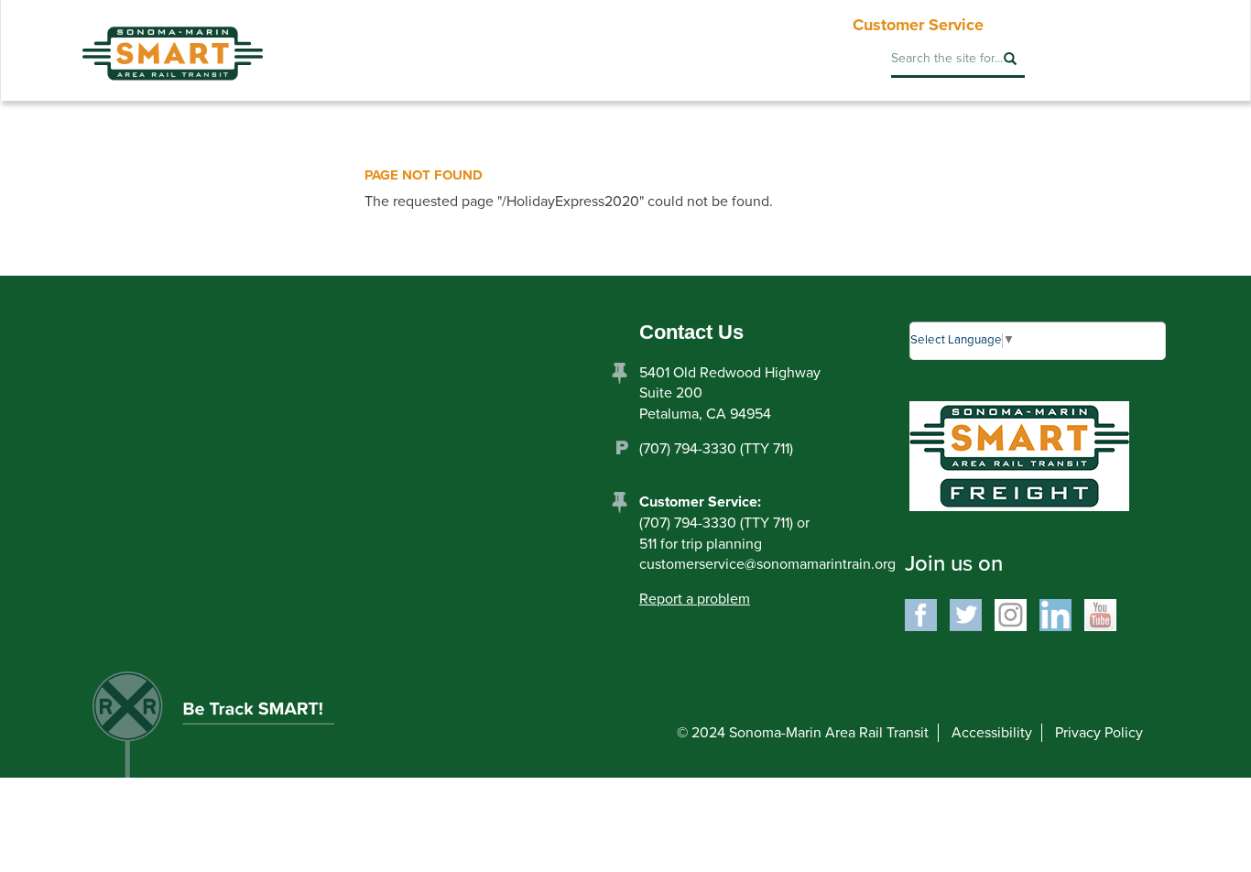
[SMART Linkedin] (1055, 614)
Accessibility (992, 733)
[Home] (172, 40)
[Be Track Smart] (232, 731)
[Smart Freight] (1019, 455)
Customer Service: (700, 502)
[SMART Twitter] (966, 614)
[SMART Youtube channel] (1100, 614)
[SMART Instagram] (1011, 614)
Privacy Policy (1099, 733)
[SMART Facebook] (921, 614)
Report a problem (694, 599)
